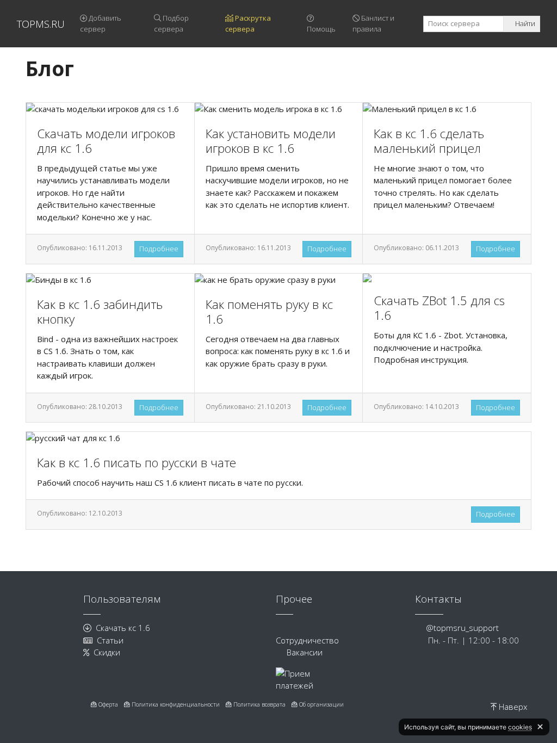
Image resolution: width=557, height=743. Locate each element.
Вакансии (305, 652)
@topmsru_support (462, 627)
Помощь (321, 29)
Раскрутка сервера (248, 23)
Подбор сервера (171, 23)
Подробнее (158, 248)
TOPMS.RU (41, 23)
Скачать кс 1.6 (123, 627)
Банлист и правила (373, 23)
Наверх (512, 706)
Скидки (107, 652)
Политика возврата (259, 704)
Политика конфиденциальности (175, 704)
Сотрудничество (307, 640)
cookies (520, 727)
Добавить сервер (100, 23)
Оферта (107, 704)
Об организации (321, 704)
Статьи (110, 640)
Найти (524, 23)
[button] (540, 727)
